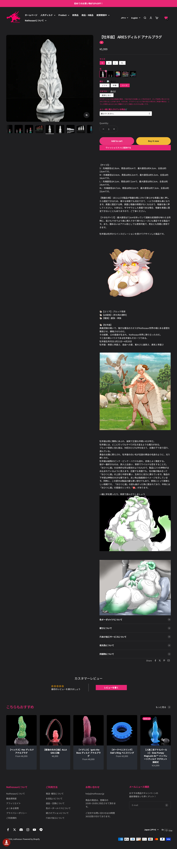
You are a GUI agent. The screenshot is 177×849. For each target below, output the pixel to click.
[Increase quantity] (114, 129)
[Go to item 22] (70, 129)
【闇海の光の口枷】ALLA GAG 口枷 (55, 751)
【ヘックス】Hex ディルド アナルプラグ (21, 751)
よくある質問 (12, 808)
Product (62, 15)
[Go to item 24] (91, 129)
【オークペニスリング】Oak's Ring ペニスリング (122, 751)
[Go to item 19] (39, 129)
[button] (166, 18)
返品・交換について (55, 803)
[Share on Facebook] (155, 660)
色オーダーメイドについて (58, 808)
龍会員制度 (11, 798)
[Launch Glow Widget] (6, 842)
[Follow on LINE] (41, 829)
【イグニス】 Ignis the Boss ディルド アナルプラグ (88, 752)
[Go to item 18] (29, 129)
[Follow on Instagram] (28, 829)
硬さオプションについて (57, 812)
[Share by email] (168, 660)
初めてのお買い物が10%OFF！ (88, 3)
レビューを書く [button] (111, 687)
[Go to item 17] (19, 129)
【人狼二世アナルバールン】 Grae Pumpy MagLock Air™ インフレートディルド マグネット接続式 (155, 756)
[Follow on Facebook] (8, 829)
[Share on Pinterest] (164, 660)
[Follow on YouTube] (34, 829)
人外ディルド (46, 15)
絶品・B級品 (87, 15)
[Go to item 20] (50, 129)
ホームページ (31, 15)
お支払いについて (54, 798)
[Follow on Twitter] (14, 829)
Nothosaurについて (34, 20)
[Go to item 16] (8, 129)
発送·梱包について (55, 793)
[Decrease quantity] (103, 129)
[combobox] (126, 113)
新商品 (75, 15)
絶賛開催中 (102, 15)
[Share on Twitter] (160, 660)
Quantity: (104, 123)
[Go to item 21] (60, 129)
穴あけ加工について (55, 817)
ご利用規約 (11, 817)
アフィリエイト (13, 803)
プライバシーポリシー (16, 812)
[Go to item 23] (81, 129)
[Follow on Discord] (21, 829)
